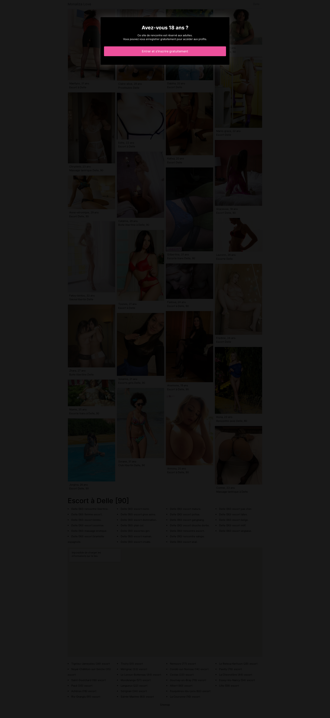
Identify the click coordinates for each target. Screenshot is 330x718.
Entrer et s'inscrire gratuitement (165, 51)
